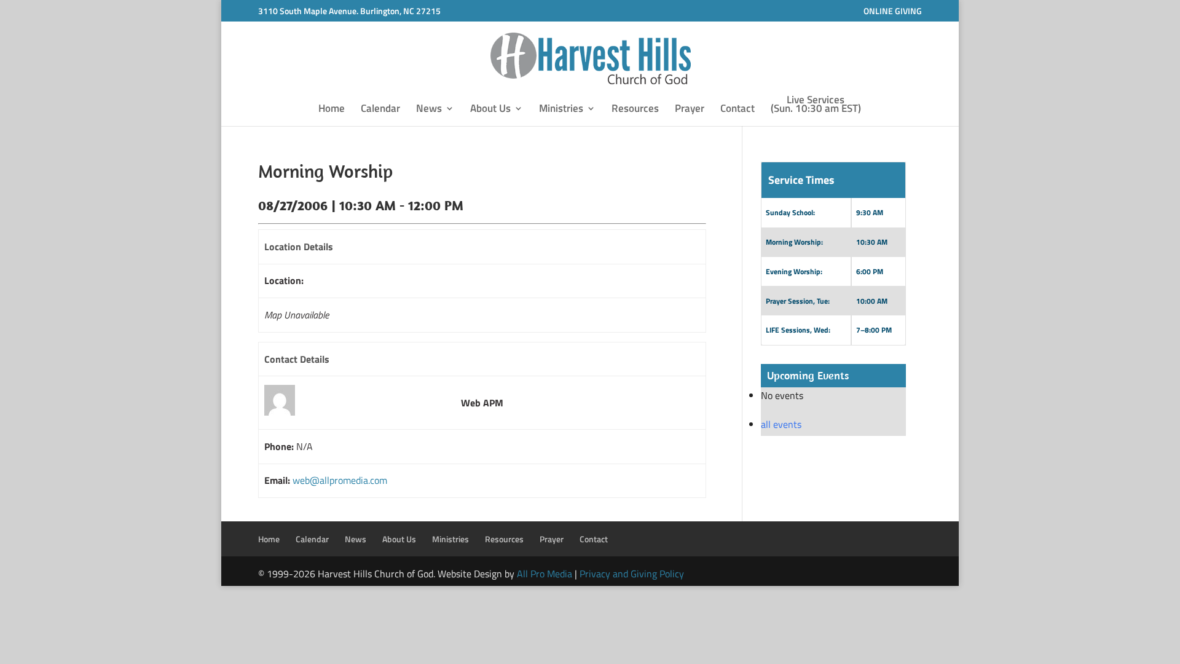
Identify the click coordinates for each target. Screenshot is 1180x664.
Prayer (689, 110)
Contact (737, 110)
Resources (635, 110)
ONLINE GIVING (892, 10)
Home (331, 110)
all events (781, 424)
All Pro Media (544, 573)
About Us (490, 110)
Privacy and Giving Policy (632, 573)
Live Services (816, 105)
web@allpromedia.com (340, 480)
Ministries (561, 110)
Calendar (380, 110)
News (429, 110)
